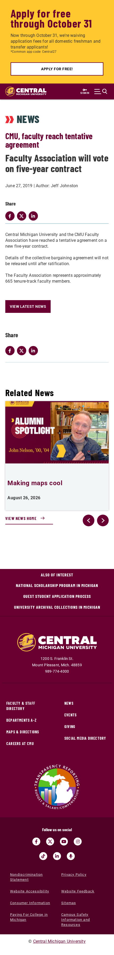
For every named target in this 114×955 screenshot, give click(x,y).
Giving (69, 726)
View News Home (21, 518)
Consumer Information (30, 903)
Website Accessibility (29, 891)
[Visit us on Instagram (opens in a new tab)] (78, 841)
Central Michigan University (59, 941)
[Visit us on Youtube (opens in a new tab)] (64, 841)
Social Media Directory (85, 738)
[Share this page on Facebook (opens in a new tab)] (11, 351)
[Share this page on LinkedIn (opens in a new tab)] (34, 351)
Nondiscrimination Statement (26, 877)
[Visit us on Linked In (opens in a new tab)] (57, 856)
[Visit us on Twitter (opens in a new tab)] (50, 841)
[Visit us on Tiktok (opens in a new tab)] (43, 856)
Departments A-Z (21, 720)
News (68, 703)
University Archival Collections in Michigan (57, 607)
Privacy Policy (73, 875)
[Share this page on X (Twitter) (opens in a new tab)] (23, 351)
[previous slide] (88, 520)
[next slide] (103, 520)
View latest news (28, 306)
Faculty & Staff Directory (20, 706)
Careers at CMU (20, 743)
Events (70, 715)
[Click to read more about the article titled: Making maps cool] (57, 432)
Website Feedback (77, 891)
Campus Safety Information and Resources (75, 920)
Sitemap (68, 903)
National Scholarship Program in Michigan (57, 585)
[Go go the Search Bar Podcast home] (71, 856)
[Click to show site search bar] (101, 91)
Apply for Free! (57, 69)
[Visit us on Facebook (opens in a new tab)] (36, 841)
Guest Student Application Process (57, 596)
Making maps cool (34, 483)
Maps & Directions (22, 732)
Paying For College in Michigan (29, 917)
